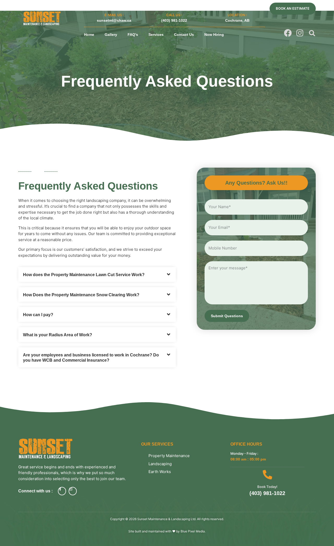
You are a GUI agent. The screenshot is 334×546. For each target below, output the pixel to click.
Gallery (111, 34)
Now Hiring (214, 34)
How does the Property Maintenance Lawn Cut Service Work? (84, 274)
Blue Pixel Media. (193, 531)
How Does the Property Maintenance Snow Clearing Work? (81, 295)
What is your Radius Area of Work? (57, 335)
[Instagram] (300, 33)
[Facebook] (288, 33)
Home (89, 34)
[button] (312, 33)
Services (156, 34)
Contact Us (184, 34)
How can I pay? (38, 314)
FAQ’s (133, 34)
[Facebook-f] (62, 491)
